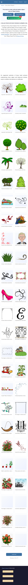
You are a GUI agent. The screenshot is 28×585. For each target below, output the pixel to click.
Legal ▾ (25, 1)
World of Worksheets (8, 580)
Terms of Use (8, 571)
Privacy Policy (8, 576)
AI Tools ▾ (16, 1)
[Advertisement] (14, 59)
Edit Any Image (8, 14)
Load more (14, 554)
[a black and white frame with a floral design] (21, 409)
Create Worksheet (19, 14)
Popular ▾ (21, 1)
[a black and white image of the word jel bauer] (7, 502)
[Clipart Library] (1, 2)
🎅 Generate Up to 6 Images (14, 18)
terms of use (20, 36)
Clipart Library (5, 568)
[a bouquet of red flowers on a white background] (7, 487)
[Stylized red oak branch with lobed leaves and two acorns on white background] (7, 219)
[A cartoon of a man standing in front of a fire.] (21, 219)
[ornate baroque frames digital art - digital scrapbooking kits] (21, 332)
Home (2, 5)
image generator (5, 34)
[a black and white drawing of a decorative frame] (7, 351)
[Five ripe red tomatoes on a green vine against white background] (21, 464)
